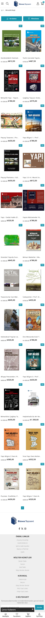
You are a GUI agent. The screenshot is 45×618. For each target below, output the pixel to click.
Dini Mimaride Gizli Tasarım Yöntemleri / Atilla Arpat (32, 337)
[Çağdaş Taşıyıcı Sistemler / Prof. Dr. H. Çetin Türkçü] (33, 81)
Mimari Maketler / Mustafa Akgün (32, 257)
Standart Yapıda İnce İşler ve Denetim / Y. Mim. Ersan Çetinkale (10, 257)
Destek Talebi (22, 561)
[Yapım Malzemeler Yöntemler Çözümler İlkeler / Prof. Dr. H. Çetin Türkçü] (33, 200)
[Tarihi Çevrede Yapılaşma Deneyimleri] (33, 41)
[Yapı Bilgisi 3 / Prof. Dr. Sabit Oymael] (33, 359)
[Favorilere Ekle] (11, 43)
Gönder (39, 607)
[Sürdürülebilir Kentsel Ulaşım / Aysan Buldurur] (11, 41)
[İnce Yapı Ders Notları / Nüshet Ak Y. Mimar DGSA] (33, 439)
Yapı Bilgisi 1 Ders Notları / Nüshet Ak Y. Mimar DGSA (32, 496)
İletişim (22, 582)
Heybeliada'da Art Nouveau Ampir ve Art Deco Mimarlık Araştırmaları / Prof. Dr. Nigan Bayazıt (32, 416)
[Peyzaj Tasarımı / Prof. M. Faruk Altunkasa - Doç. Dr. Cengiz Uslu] (11, 120)
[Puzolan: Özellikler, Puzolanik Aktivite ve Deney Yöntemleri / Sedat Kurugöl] (11, 479)
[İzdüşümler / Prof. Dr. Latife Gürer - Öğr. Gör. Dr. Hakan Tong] (33, 280)
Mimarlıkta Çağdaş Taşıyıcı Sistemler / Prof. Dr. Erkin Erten (10, 416)
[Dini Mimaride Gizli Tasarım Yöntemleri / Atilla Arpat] (33, 320)
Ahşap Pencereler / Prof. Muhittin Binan (10, 377)
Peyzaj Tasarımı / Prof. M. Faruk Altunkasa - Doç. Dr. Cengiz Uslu (10, 138)
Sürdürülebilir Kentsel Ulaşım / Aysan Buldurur (10, 58)
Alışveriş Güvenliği (22, 540)
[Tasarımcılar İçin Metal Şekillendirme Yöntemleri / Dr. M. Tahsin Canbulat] (11, 280)
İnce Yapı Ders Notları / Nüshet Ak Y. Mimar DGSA (32, 456)
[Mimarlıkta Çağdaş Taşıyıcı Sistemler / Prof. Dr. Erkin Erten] (11, 399)
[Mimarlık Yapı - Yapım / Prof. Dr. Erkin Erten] (11, 81)
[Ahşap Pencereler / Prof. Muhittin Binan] (11, 359)
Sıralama (12, 19)
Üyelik (22, 552)
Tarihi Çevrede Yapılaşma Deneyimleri (32, 58)
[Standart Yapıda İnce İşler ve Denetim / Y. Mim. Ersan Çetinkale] (11, 240)
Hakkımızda (22, 579)
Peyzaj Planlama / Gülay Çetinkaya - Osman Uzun (10, 177)
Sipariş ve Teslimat (22, 549)
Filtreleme (35, 19)
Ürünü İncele (16, 43)
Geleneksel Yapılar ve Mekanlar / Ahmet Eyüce (10, 337)
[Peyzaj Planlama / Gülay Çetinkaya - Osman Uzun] (11, 160)
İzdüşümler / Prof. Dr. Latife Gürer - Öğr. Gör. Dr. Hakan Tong (32, 297)
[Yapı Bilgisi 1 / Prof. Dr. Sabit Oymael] (33, 120)
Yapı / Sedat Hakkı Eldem (10, 217)
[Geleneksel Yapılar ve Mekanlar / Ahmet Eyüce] (11, 320)
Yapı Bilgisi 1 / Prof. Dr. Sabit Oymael (32, 138)
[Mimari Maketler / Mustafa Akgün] (33, 240)
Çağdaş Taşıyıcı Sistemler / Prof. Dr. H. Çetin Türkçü (32, 98)
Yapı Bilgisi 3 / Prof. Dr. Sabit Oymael (32, 377)
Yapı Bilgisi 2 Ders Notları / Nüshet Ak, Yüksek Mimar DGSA (10, 456)
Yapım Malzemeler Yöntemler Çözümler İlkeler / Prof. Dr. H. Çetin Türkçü (32, 217)
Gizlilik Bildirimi (23, 543)
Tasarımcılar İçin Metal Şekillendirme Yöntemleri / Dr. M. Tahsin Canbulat (10, 297)
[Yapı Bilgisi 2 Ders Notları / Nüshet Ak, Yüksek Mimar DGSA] (11, 439)
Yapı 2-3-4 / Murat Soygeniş (32, 177)
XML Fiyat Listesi (22, 588)
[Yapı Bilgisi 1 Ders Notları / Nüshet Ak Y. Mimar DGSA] (33, 479)
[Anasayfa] (3, 10)
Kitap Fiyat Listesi (22, 591)
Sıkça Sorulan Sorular (22, 570)
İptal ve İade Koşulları (22, 546)
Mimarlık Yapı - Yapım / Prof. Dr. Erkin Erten (10, 98)
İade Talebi (22, 567)
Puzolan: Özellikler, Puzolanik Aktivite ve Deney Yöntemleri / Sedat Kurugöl (10, 496)
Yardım (22, 564)
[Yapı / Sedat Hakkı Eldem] (11, 200)
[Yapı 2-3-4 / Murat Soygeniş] (33, 160)
